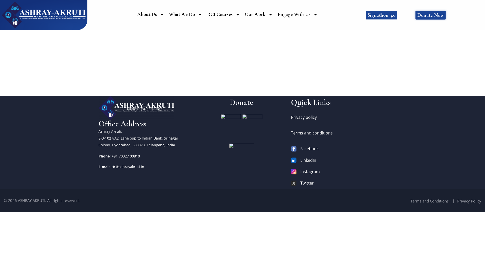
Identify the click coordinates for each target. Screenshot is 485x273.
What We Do (182, 14)
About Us (147, 14)
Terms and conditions (312, 133)
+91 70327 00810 (126, 156)
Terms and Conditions (429, 200)
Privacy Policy (469, 200)
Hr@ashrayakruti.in (127, 166)
